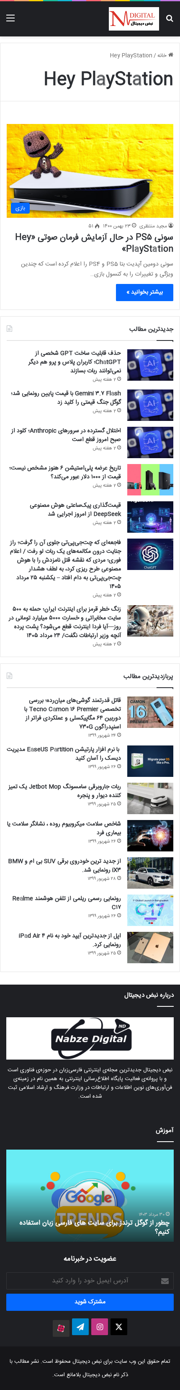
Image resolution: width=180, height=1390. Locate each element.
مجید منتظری (153, 226)
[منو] (10, 22)
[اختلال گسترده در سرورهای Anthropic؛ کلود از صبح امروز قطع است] (150, 442)
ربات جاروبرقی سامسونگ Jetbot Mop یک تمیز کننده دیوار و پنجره (64, 791)
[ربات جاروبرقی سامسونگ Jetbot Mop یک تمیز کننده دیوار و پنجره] (150, 798)
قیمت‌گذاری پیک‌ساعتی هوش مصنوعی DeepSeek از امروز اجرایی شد (75, 509)
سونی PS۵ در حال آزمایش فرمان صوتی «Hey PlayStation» (94, 243)
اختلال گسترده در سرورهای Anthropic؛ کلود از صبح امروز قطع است (66, 435)
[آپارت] (61, 1328)
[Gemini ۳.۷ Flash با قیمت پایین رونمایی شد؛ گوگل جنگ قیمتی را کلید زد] (150, 405)
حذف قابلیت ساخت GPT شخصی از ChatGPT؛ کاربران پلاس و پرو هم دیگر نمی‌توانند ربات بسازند (74, 362)
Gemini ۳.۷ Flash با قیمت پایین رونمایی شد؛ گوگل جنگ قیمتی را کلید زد (66, 398)
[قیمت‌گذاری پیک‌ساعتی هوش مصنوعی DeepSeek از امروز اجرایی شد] (150, 517)
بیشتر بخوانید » (144, 292)
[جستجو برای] (169, 22)
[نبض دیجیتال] (134, 19)
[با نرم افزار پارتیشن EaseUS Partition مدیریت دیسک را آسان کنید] (150, 761)
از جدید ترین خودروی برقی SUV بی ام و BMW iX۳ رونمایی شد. (64, 865)
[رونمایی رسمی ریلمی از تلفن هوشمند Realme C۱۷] (150, 910)
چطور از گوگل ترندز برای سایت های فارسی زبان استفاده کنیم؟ (95, 1227)
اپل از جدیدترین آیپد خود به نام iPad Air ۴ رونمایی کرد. (70, 940)
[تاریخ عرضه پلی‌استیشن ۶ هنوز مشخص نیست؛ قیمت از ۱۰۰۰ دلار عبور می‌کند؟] (150, 479)
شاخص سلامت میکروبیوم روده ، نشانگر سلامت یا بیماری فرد (64, 828)
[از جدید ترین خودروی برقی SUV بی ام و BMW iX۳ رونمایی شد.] (150, 873)
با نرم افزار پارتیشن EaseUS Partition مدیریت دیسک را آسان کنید (64, 754)
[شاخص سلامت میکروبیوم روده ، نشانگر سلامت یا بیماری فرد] (150, 835)
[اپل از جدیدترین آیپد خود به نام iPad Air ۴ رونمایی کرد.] (150, 947)
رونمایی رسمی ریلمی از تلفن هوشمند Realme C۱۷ (67, 903)
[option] (90, 1196)
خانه (162, 55)
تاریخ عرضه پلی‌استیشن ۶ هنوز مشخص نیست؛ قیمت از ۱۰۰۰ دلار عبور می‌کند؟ (65, 472)
